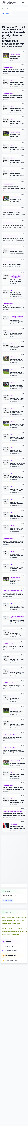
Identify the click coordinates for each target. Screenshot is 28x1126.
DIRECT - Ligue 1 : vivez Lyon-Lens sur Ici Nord (17, 438)
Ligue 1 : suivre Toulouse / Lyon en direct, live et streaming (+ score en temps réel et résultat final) (14, 71)
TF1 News (14, 255)
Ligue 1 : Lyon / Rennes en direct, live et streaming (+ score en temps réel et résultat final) (14, 542)
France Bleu (14, 296)
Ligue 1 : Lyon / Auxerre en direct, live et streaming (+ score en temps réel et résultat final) (14, 647)
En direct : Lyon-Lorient (17, 763)
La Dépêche (14, 323)
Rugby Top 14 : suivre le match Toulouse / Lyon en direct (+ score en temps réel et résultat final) (13, 307)
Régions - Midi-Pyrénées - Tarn (18, 617)
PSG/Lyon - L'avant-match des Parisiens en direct (12, 738)
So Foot (13, 60)
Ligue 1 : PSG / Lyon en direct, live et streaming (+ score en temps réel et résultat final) (13, 686)
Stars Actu (6, 73)
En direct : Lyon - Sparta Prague (15, 135)
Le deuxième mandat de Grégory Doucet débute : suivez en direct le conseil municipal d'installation (13, 815)
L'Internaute (14, 362)
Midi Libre (14, 283)
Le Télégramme (15, 125)
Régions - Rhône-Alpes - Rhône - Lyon (13, 210)
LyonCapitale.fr (8, 216)
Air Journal (6, 242)
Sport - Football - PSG (10, 734)
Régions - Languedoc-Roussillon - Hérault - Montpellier (17, 276)
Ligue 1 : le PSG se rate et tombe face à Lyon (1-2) (17, 673)
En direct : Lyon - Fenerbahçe (15, 57)
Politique (15, 824)
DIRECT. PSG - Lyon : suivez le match (16, 712)
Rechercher (5, 13)
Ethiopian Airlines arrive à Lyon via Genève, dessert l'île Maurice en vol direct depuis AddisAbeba (13, 240)
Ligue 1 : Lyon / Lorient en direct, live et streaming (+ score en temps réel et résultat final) (14, 789)
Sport (14, 356)
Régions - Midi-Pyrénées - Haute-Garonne (18, 317)
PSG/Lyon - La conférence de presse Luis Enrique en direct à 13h (14, 751)
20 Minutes (14, 86)
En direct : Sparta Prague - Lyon (15, 200)
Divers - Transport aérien (11, 236)
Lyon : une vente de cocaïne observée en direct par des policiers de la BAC (14, 214)
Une (13, 80)
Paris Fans (6, 740)
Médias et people (9, 67)
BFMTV (13, 830)
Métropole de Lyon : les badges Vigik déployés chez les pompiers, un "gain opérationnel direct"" (13, 594)
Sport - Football (16, 54)
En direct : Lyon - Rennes (15, 580)
